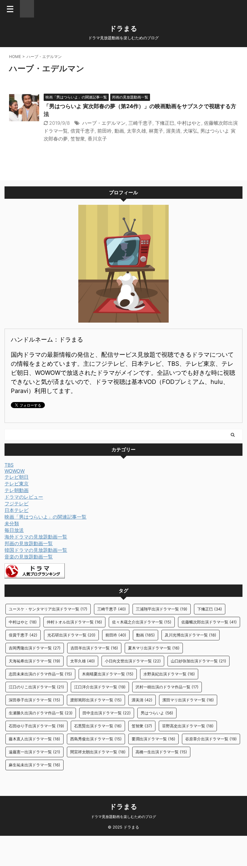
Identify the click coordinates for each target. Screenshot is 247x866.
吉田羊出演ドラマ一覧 (94, 647)
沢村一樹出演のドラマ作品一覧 (167, 686)
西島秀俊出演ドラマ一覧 (96, 738)
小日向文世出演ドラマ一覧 (133, 660)
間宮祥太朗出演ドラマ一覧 (98, 751)
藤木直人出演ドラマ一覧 (34, 738)
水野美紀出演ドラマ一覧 (169, 673)
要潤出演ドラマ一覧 (153, 738)
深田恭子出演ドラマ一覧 (34, 699)
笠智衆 (77, 139)
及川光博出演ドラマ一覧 (190, 635)
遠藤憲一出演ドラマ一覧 (34, 751)
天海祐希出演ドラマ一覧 (34, 660)
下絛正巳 (164, 123)
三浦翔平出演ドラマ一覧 (161, 609)
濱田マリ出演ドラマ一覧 (188, 699)
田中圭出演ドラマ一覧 (107, 712)
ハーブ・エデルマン (104, 123)
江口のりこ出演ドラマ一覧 (36, 686)
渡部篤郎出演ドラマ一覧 (96, 699)
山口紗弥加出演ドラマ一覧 (198, 660)
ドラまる (123, 28)
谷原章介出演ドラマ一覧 (211, 738)
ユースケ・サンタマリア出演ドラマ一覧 (48, 609)
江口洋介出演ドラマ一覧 (100, 686)
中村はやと (189, 123)
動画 (119, 131)
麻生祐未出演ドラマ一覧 (34, 764)
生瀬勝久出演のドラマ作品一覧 (41, 712)
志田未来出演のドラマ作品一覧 (40, 673)
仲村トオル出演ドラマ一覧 (74, 622)
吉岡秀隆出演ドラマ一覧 (35, 647)
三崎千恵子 (140, 123)
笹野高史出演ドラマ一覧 (188, 725)
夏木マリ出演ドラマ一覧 (154, 647)
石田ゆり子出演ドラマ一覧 (36, 725)
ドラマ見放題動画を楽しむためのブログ (123, 816)
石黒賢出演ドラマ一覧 (98, 725)
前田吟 (104, 131)
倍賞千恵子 (82, 131)
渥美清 (173, 131)
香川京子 (97, 139)
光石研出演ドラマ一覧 (71, 635)
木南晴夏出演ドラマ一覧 (107, 673)
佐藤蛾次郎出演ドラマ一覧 (209, 622)
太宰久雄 (136, 131)
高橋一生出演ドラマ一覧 (161, 751)
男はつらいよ (157, 712)
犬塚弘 (190, 131)
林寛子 (156, 131)
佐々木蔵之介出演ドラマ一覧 (141, 622)
